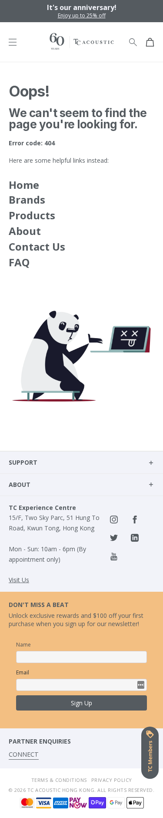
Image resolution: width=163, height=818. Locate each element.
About (25, 231)
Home (24, 185)
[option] (81, 11)
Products (32, 215)
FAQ (19, 262)
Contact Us (37, 246)
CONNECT (24, 754)
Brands (27, 199)
